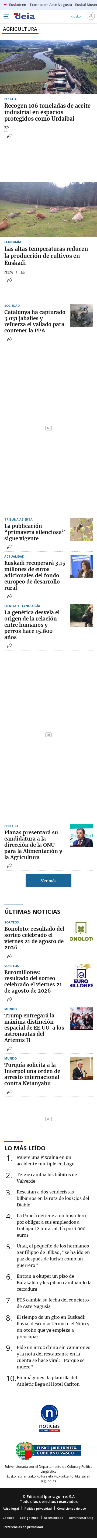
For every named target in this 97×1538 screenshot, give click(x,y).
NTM (8, 272)
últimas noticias (32, 911)
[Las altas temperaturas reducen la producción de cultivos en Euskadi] (48, 209)
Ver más (48, 880)
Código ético (29, 1518)
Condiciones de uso (71, 1508)
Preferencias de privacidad (23, 1527)
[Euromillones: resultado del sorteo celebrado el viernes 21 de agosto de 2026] (81, 975)
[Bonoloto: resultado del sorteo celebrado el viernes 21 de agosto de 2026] (81, 932)
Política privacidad (38, 1508)
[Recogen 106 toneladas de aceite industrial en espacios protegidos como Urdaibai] (48, 67)
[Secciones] (6, 16)
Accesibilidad (53, 1518)
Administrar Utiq (81, 1518)
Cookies (8, 1518)
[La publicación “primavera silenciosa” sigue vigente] (81, 529)
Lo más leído (25, 1148)
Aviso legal (11, 1508)
